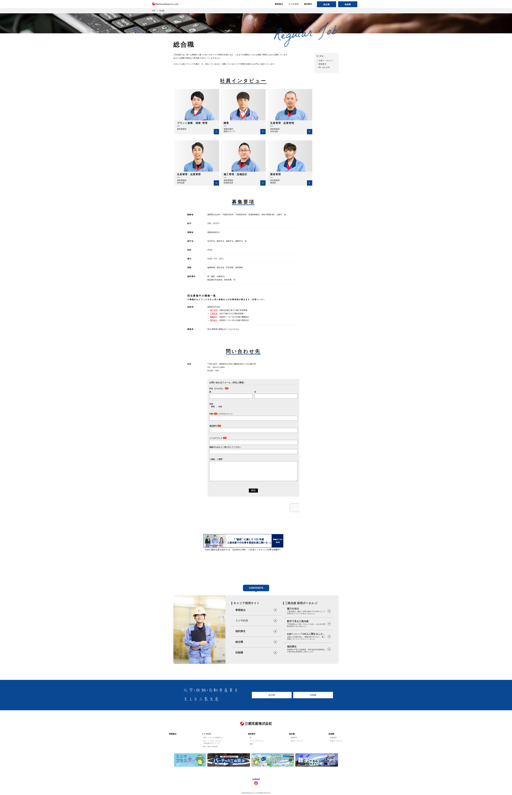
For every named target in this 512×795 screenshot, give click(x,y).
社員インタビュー (326, 60)
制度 (251, 744)
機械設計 (213, 317)
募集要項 (322, 64)
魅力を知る (306, 611)
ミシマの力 (293, 4)
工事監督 (213, 313)
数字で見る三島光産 (306, 623)
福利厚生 (308, 4)
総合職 (326, 4)
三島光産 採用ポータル (299, 603)
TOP (153, 11)
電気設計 (213, 320)
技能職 (348, 4)
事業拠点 (279, 4)
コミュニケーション (257, 741)
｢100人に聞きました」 (306, 636)
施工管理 (213, 310)
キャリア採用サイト (246, 603)
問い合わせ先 (324, 67)
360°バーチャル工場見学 (212, 737)
